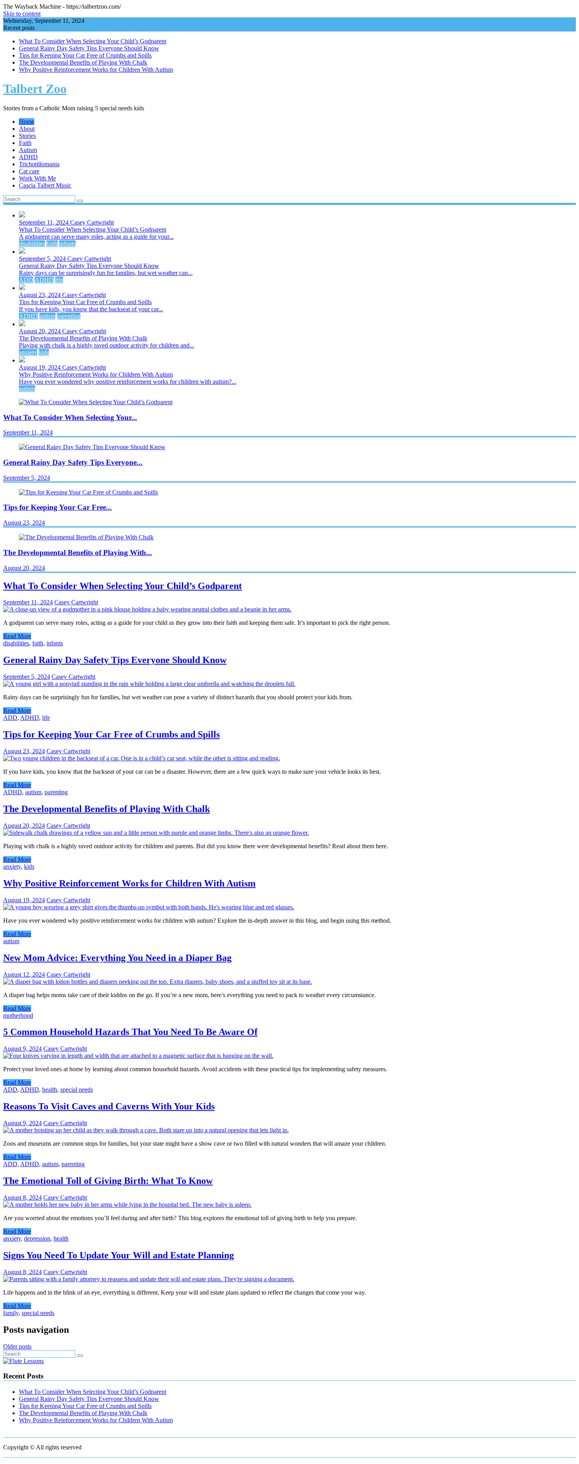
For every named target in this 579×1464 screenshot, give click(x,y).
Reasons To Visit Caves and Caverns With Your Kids (109, 1106)
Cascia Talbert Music (45, 185)
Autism (28, 150)
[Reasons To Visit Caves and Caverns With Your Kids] (146, 1130)
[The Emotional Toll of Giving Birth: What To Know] (127, 1204)
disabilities (32, 243)
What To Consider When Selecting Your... (70, 417)
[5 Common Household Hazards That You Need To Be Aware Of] (138, 1055)
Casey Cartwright (92, 222)
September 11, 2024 (44, 222)
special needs (76, 1089)
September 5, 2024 (43, 258)
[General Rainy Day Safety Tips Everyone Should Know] (149, 683)
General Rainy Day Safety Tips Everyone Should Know (89, 48)
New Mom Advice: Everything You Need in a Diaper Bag (117, 958)
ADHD (28, 157)
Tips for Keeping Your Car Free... (57, 507)
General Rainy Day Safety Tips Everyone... (73, 462)
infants (67, 243)
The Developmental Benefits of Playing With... (77, 552)
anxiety (28, 352)
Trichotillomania (39, 164)
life (59, 280)
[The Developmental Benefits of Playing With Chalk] (156, 832)
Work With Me (37, 178)
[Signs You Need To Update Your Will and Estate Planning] (148, 1279)
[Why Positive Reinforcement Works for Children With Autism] (148, 907)
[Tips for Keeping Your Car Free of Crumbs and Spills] (141, 758)
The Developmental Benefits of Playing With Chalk (83, 62)
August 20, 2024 (40, 331)
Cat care (29, 171)
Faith (25, 142)
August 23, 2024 (40, 295)
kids (44, 352)
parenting (68, 316)
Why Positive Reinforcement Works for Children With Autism (96, 69)
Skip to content (22, 13)
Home (26, 121)
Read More (17, 636)
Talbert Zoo (35, 89)
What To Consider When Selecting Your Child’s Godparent (92, 41)
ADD (26, 280)
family (11, 1313)
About (27, 128)
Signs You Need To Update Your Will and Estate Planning (118, 1255)
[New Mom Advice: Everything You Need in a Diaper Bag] (157, 981)
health (49, 1089)
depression (37, 1238)
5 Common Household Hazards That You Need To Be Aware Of (130, 1032)
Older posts (17, 1346)
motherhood (18, 1015)
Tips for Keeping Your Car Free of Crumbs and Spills (85, 55)
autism (47, 316)
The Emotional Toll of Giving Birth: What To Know (108, 1181)
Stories (27, 135)
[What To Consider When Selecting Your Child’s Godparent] (147, 609)
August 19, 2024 (40, 367)
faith (52, 243)
